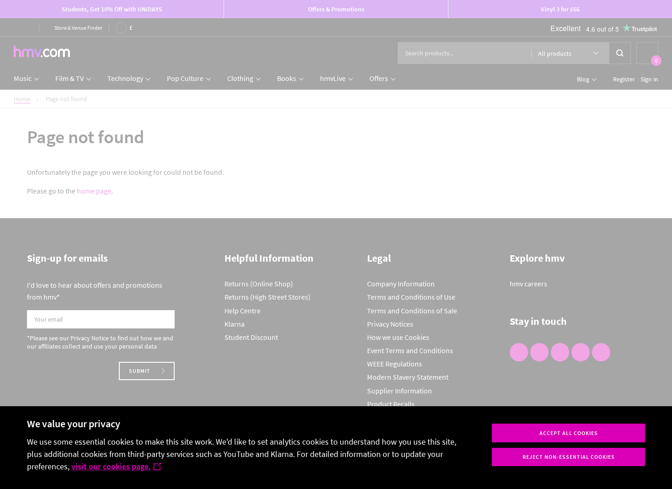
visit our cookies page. (111, 466)
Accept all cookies (568, 433)
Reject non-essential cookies (569, 456)
